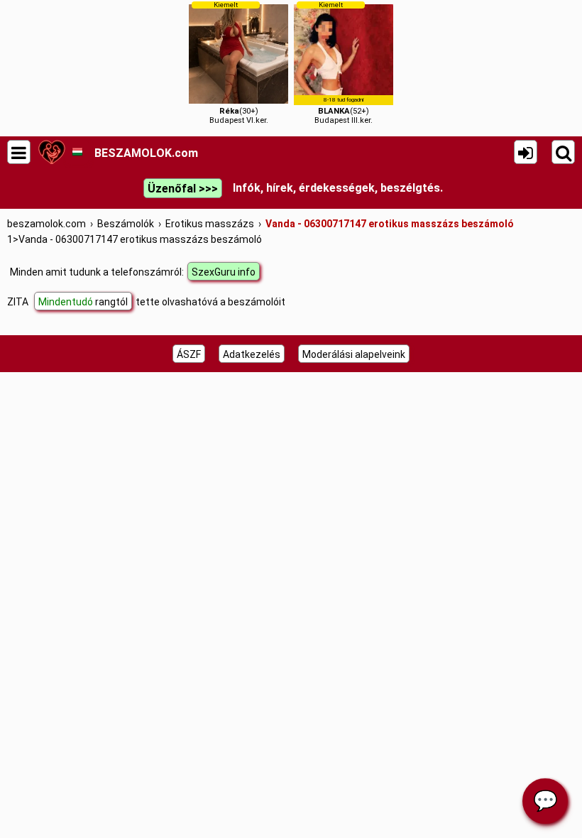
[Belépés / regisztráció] (525, 152)
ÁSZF (189, 354)
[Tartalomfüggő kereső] (563, 152)
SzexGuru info (224, 272)
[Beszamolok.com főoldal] (51, 152)
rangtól (83, 302)
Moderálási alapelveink (353, 354)
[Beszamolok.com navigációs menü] (19, 152)
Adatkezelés (251, 354)
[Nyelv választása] (77, 152)
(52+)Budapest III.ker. (343, 63)
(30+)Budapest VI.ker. (238, 63)
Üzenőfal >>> (183, 188)
